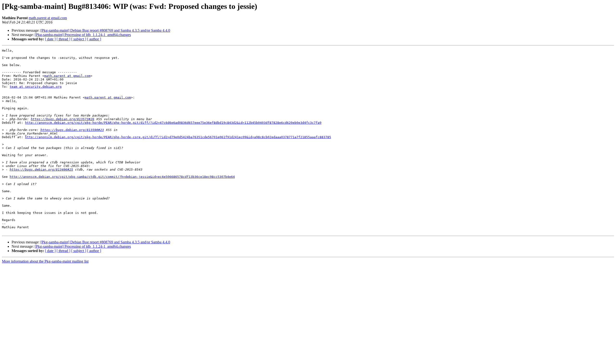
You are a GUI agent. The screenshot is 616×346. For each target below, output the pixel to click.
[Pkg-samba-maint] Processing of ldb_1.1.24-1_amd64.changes (83, 35)
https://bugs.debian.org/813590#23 (72, 130)
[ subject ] (78, 39)
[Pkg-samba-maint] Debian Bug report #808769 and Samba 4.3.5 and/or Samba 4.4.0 (105, 30)
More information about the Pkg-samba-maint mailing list (45, 261)
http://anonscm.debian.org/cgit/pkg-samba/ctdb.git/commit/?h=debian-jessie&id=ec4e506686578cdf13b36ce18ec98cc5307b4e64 (122, 177)
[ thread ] (63, 39)
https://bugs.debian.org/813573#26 (62, 119)
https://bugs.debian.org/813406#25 (41, 169)
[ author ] (94, 39)
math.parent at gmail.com (48, 18)
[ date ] (50, 39)
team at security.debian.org (36, 86)
